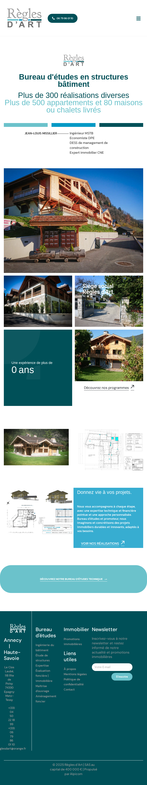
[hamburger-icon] (138, 18)
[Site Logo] (24, 18)
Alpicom (76, 774)
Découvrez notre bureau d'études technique (71, 579)
